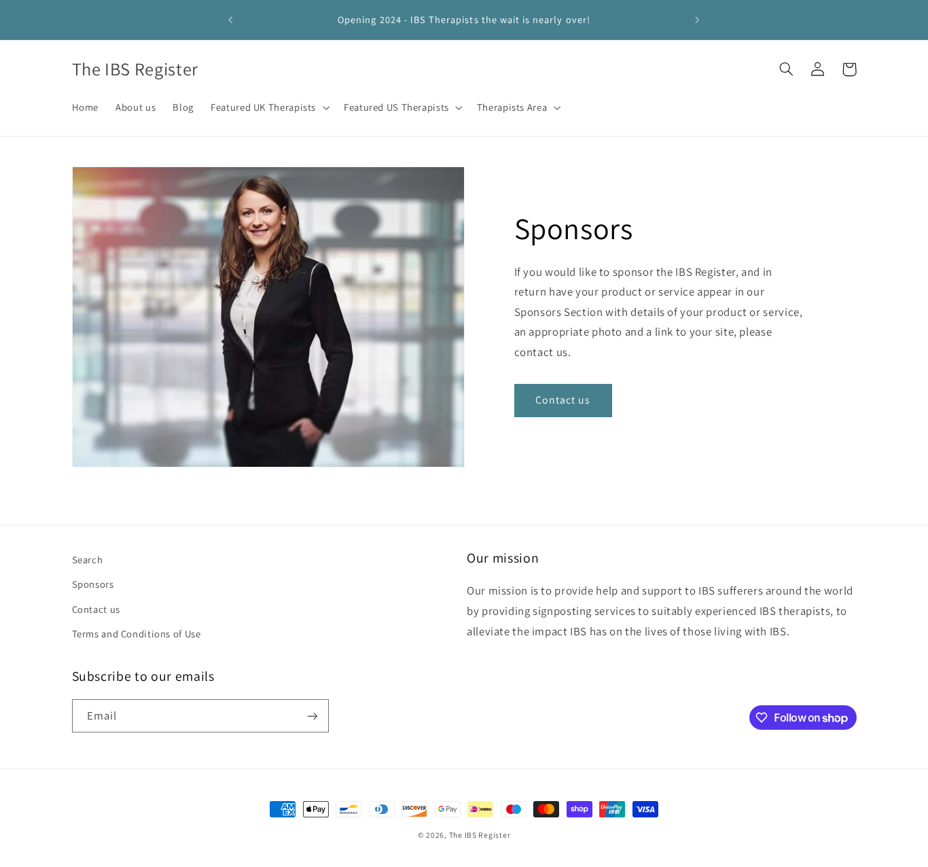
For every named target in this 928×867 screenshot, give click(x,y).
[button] (269, 107)
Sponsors (93, 584)
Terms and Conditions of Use (136, 633)
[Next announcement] (697, 20)
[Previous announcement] (231, 20)
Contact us (563, 400)
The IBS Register (480, 835)
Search (87, 559)
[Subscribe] (311, 715)
